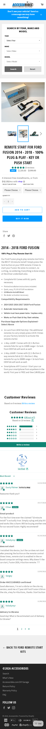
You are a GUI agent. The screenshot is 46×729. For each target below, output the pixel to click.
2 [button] (21, 629)
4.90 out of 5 (29, 417)
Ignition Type (28, 184)
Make (7, 46)
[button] (18, 167)
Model (7, 57)
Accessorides (13, 716)
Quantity (6, 195)
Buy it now (22, 218)
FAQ (4, 694)
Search (6, 673)
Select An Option (9, 184)
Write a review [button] (23, 444)
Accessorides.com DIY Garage (16, 682)
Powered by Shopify (26, 716)
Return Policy (9, 686)
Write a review (28, 403)
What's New (8, 678)
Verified (21, 468)
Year (7, 36)
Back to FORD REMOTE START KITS (24, 649)
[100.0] (22, 460)
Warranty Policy (10, 690)
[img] (6, 483)
